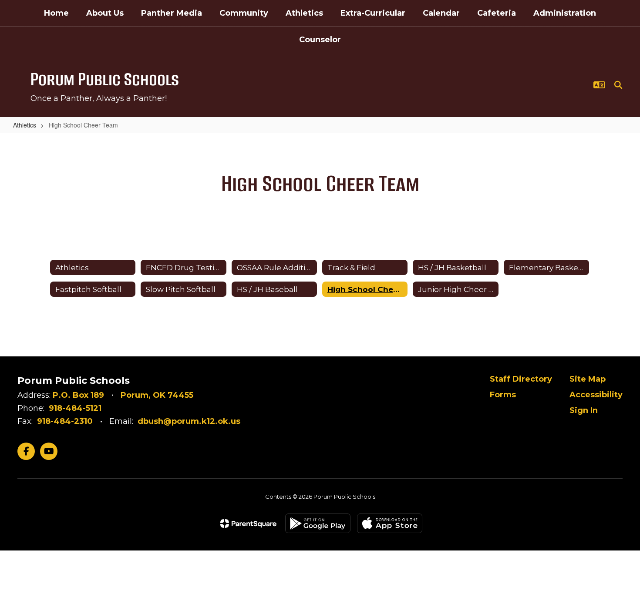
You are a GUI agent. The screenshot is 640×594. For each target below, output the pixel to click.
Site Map (587, 379)
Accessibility (596, 394)
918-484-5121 (75, 408)
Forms (503, 394)
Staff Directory (521, 379)
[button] (599, 84)
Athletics (24, 125)
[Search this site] (618, 85)
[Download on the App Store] (389, 523)
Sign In (583, 410)
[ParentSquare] (248, 523)
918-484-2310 (65, 421)
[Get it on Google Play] (317, 523)
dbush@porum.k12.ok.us (189, 421)
